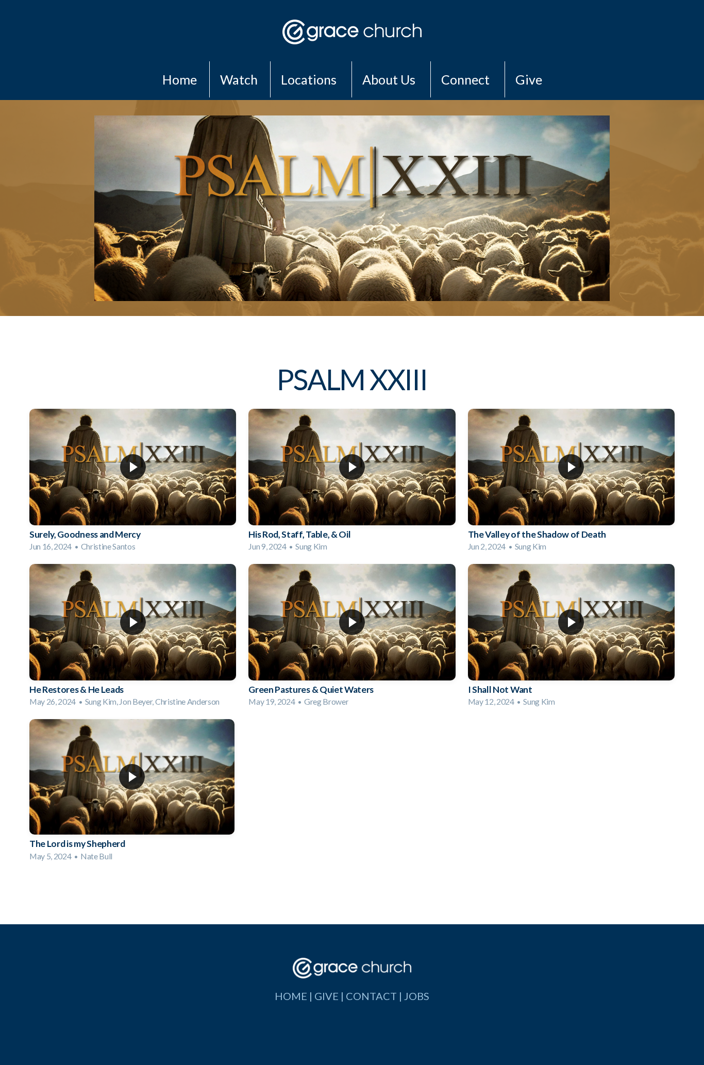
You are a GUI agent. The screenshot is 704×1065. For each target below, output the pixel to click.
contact (371, 996)
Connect (466, 79)
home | (294, 996)
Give (528, 79)
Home (179, 79)
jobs (416, 996)
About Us (390, 79)
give (326, 996)
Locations (310, 79)
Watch (239, 79)
